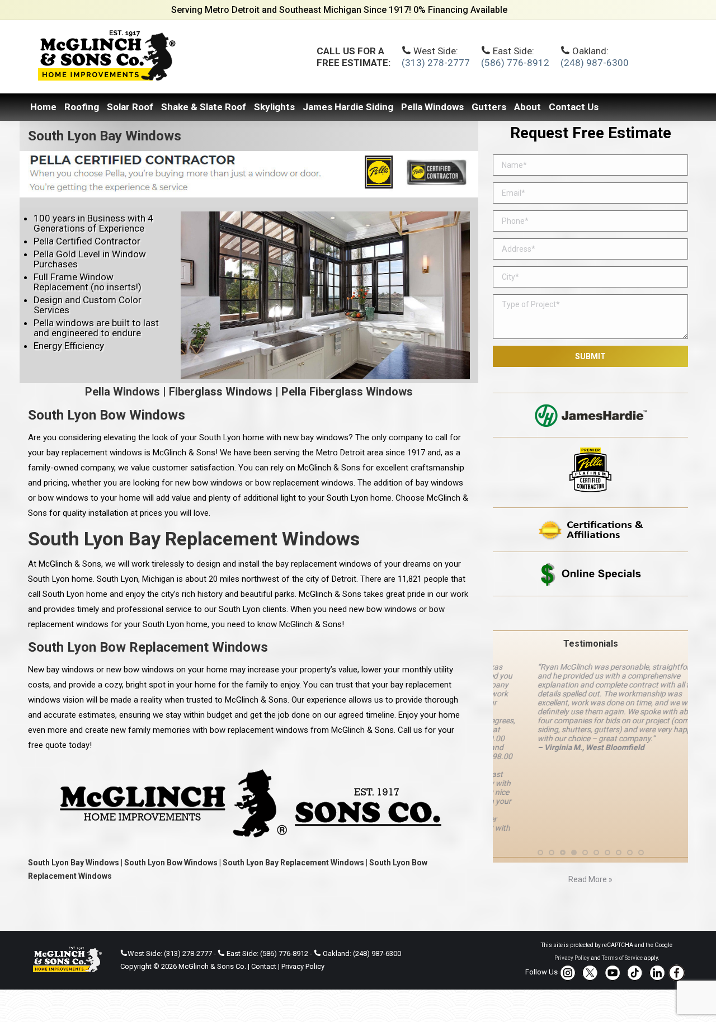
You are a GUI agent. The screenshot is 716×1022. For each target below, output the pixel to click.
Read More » (590, 813)
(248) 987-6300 (594, 62)
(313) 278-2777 (436, 62)
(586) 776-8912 (515, 62)
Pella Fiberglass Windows (347, 391)
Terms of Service (622, 958)
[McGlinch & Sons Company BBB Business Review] (590, 613)
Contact (263, 966)
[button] (540, 787)
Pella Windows (122, 391)
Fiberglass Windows (220, 391)
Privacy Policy (302, 966)
